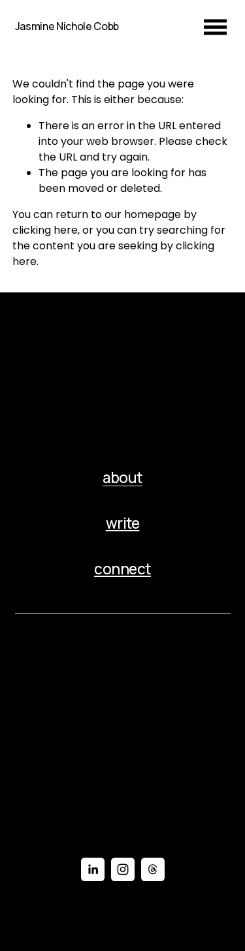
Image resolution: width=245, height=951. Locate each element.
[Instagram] (123, 869)
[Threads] (153, 869)
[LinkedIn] (93, 869)
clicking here (45, 230)
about (122, 477)
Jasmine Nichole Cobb (67, 26)
